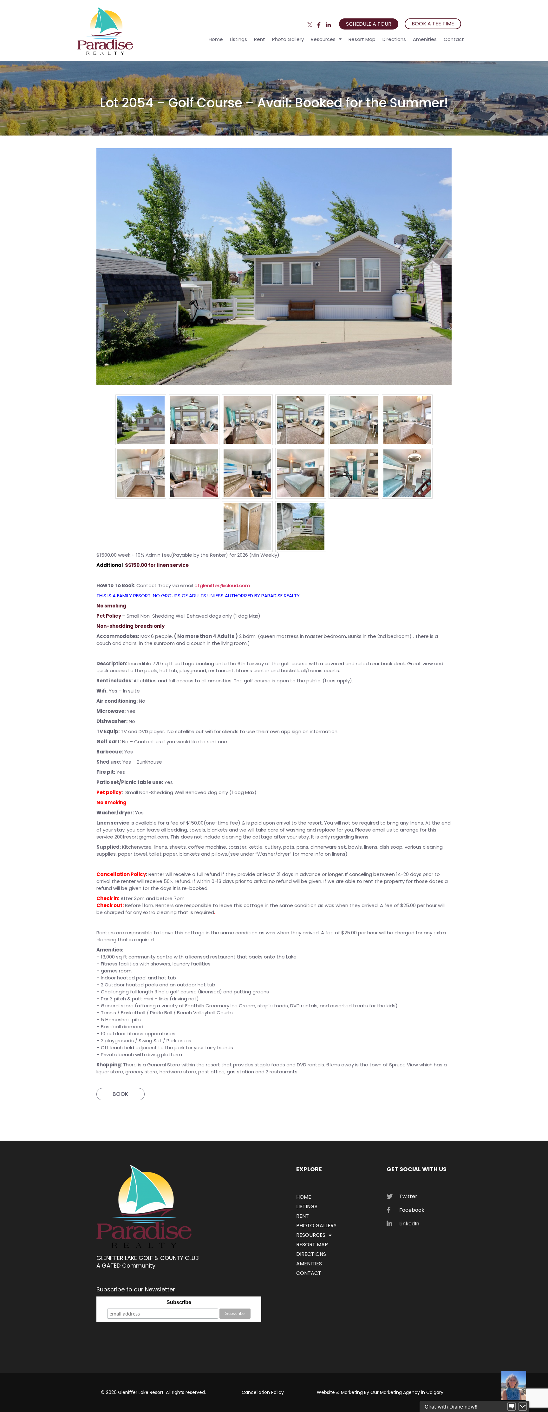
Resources (323, 39)
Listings (238, 39)
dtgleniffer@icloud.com (222, 585)
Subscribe (178, 1302)
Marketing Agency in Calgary (411, 1392)
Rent (259, 39)
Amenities (425, 39)
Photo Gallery (288, 39)
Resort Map (362, 39)
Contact (454, 39)
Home (216, 39)
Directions (394, 39)
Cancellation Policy (263, 1392)
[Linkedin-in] (328, 25)
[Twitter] (310, 24)
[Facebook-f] (318, 25)
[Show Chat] (511, 1406)
